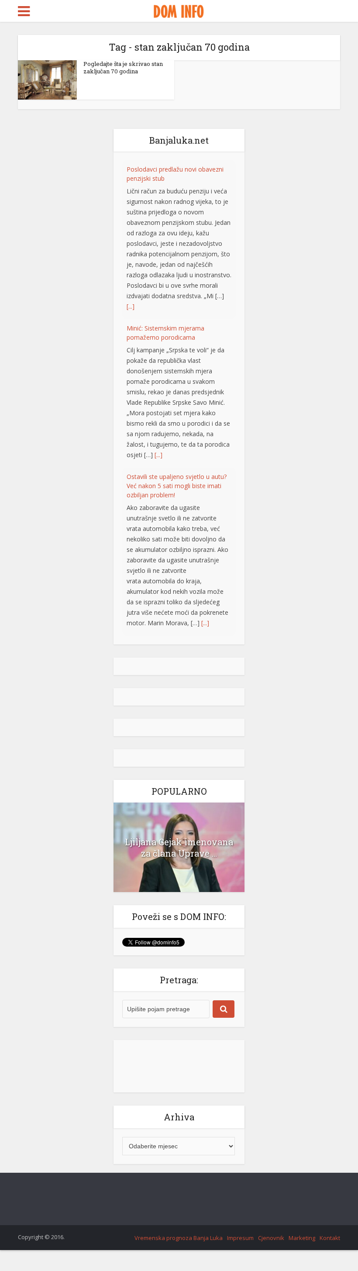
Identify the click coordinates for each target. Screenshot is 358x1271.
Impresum (240, 1238)
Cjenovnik (271, 1238)
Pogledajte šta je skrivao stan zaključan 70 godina (123, 67)
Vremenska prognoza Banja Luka (178, 1238)
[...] (130, 238)
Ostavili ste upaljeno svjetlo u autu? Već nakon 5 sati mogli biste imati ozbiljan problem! (177, 417)
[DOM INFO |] (179, 10)
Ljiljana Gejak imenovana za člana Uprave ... (179, 847)
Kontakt (330, 1238)
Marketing (302, 1238)
